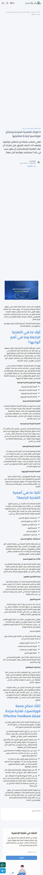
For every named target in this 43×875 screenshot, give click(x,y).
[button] (2, 3)
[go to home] (33, 3)
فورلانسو (37, 800)
